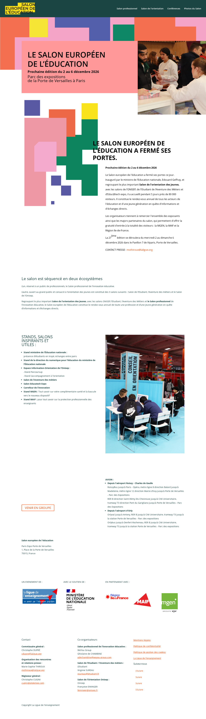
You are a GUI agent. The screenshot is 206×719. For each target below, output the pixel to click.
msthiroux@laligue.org (140, 249)
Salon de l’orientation (152, 9)
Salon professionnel (127, 9)
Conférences (173, 9)
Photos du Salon (192, 9)
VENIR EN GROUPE (38, 508)
